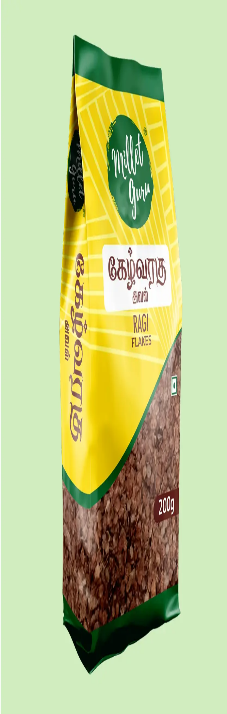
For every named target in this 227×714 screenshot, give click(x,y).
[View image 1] (4, 170)
